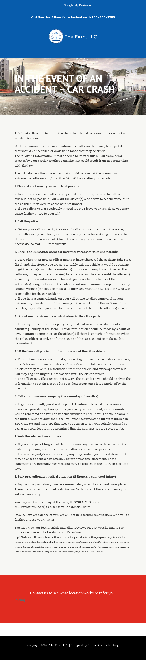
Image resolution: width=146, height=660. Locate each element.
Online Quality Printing (103, 645)
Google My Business (77, 5)
